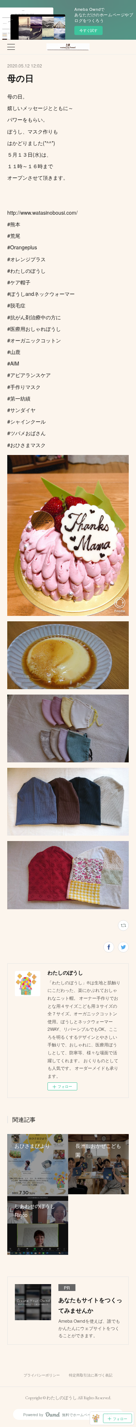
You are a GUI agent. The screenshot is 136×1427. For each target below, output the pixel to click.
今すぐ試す (88, 30)
